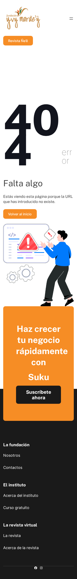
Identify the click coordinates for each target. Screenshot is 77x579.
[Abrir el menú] (71, 18)
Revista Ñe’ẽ (18, 41)
